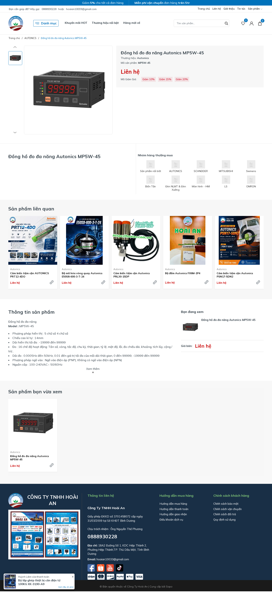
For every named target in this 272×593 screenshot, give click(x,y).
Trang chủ (204, 8)
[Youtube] (110, 567)
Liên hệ (216, 8)
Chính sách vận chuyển (227, 509)
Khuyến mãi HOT (76, 23)
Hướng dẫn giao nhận (173, 514)
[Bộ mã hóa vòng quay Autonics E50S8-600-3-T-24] (84, 240)
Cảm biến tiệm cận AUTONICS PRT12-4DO (29, 275)
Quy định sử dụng (224, 519)
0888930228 (49, 9)
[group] (68, 90)
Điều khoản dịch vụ (171, 519)
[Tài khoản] (251, 23)
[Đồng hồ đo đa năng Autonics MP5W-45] (32, 423)
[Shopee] (101, 567)
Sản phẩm (254, 8)
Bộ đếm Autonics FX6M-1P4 (182, 273)
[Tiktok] (119, 567)
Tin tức (241, 8)
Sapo (169, 586)
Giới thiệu (229, 8)
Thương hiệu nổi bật (105, 23)
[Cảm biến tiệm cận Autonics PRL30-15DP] (136, 240)
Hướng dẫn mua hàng (173, 503)
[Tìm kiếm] (226, 23)
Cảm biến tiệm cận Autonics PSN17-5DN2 (235, 275)
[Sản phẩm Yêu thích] (243, 23)
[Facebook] (92, 567)
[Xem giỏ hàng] (260, 23)
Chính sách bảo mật (226, 503)
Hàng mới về (131, 23)
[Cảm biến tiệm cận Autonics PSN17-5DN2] (239, 240)
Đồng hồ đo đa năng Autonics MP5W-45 (29, 457)
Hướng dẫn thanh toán (173, 509)
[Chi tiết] (51, 282)
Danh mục (49, 23)
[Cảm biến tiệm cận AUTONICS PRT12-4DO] (32, 240)
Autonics (15, 269)
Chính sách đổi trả (224, 514)
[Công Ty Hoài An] (15, 23)
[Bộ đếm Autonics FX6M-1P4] (187, 240)
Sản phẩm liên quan (31, 209)
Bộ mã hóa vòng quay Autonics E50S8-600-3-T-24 (82, 275)
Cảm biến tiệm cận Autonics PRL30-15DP (131, 275)
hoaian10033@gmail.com (81, 9)
